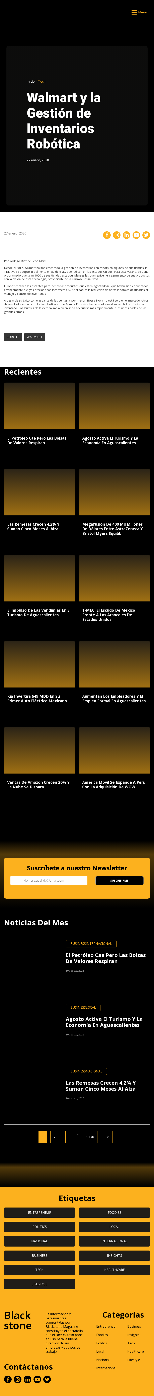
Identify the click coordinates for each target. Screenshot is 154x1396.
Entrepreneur (106, 1326)
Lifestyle (133, 1360)
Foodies (102, 1335)
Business (78, 943)
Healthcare (135, 1351)
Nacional (94, 1071)
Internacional (99, 943)
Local (91, 1007)
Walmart (35, 337)
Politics (101, 1343)
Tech (42, 81)
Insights (133, 1335)
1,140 (90, 1137)
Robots (12, 337)
